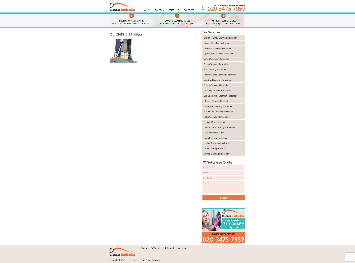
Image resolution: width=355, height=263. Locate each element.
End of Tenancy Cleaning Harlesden (220, 37)
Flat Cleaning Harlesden (215, 69)
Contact (189, 10)
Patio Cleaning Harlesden (216, 116)
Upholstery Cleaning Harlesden (218, 53)
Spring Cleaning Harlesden (216, 58)
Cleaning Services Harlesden (217, 90)
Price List (174, 10)
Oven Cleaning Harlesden (216, 64)
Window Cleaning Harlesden (217, 80)
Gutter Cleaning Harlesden (216, 153)
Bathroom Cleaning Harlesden (218, 106)
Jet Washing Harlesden (214, 122)
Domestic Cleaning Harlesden (218, 48)
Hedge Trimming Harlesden (217, 143)
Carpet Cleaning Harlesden (216, 43)
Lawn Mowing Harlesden (215, 137)
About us (159, 10)
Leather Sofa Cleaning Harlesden (219, 127)
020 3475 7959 (226, 9)
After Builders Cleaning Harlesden (220, 74)
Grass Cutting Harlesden (215, 148)
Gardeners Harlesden (214, 132)
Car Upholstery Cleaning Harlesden (220, 95)
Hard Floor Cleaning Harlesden (218, 111)
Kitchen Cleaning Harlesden (217, 101)
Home (146, 10)
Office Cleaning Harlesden (216, 85)
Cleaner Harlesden (134, 260)
